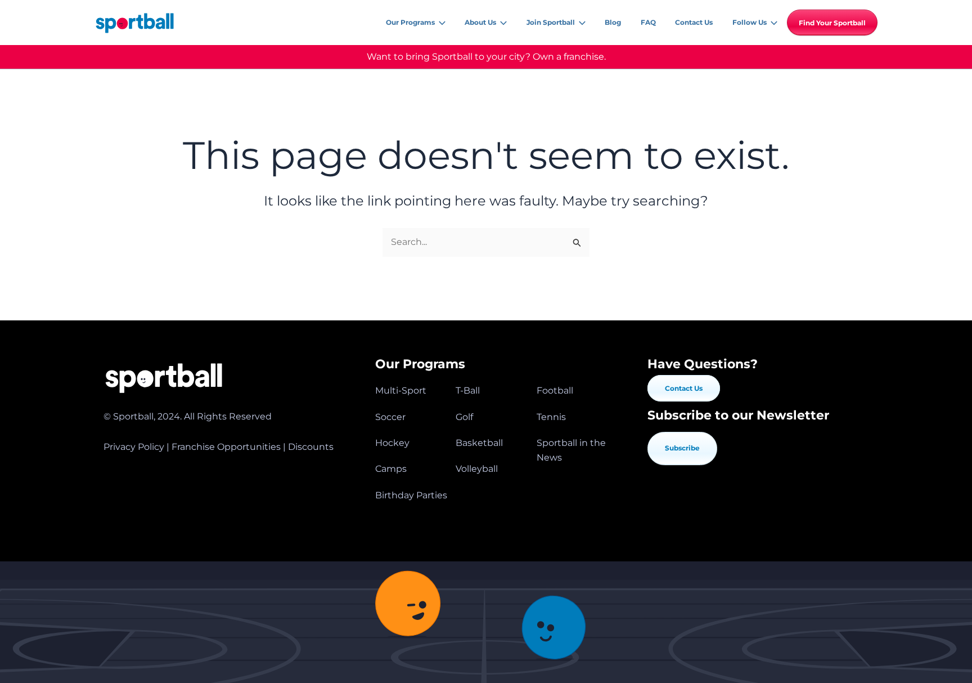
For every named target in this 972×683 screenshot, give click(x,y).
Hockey (392, 443)
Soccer (390, 417)
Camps (391, 468)
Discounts (311, 446)
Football (555, 390)
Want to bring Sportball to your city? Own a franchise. (486, 56)
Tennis (551, 417)
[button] (440, 22)
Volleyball (477, 468)
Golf (464, 417)
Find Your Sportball (832, 23)
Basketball (479, 443)
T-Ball (468, 390)
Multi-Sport (400, 390)
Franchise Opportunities (226, 446)
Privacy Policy (134, 446)
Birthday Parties (411, 495)
